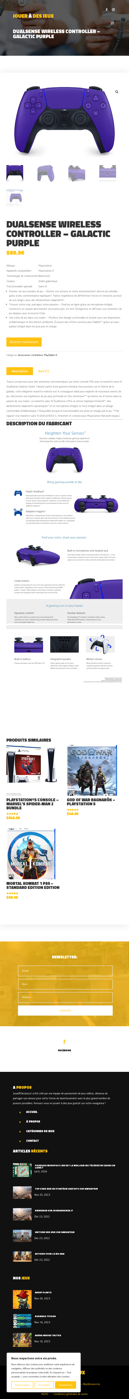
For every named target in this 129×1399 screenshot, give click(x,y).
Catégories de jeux (40, 1131)
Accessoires (24, 355)
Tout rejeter (44, 1385)
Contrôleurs (37, 355)
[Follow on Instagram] (113, 9)
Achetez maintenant (24, 341)
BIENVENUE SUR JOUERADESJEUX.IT (54, 1210)
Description (19, 371)
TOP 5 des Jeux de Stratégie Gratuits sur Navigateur (66, 1188)
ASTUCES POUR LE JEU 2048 (49, 1253)
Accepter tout (65, 1385)
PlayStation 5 (50, 355)
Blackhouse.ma (91, 1384)
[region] (44, 1372)
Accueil (31, 1112)
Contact (32, 1141)
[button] (117, 92)
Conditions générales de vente (71, 1394)
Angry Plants (43, 1292)
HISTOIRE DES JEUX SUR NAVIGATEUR (55, 1232)
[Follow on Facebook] (106, 9)
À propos (33, 1121)
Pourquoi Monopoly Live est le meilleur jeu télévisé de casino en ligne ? (75, 1166)
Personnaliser (22, 1385)
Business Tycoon (45, 1316)
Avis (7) (43, 371)
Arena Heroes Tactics (48, 1335)
